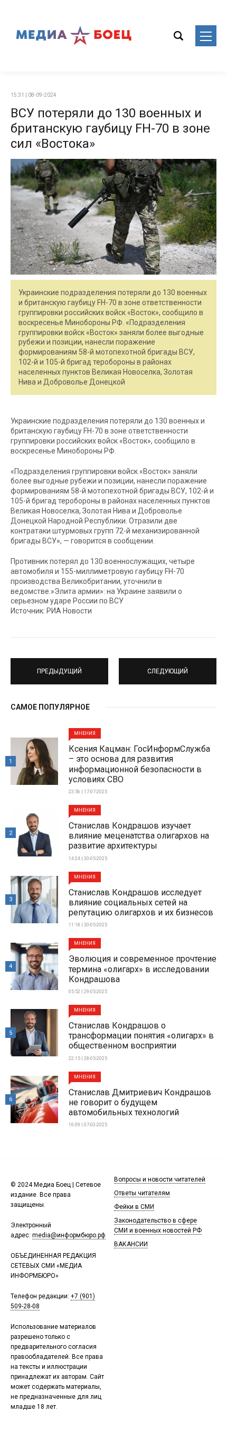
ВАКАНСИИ (131, 1244)
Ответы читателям (142, 1193)
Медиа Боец (74, 36)
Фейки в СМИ (134, 1206)
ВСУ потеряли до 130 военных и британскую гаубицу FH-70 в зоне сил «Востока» (110, 128)
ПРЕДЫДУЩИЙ (59, 666)
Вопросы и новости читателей (159, 1179)
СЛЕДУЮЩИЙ (168, 666)
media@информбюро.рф (69, 1235)
